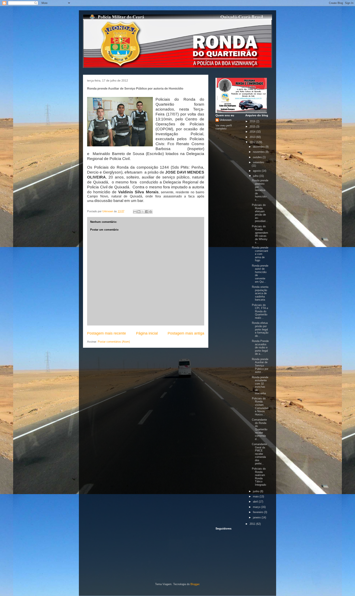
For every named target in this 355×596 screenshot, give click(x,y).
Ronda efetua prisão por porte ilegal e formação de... (260, 329)
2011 (253, 523)
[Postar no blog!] (139, 212)
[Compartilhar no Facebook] (147, 212)
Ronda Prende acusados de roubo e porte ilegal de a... (260, 347)
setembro (258, 162)
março (257, 507)
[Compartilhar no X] (143, 212)
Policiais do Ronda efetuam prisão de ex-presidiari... (260, 213)
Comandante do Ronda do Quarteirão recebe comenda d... (259, 429)
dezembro (259, 146)
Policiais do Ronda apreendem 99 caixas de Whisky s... (260, 234)
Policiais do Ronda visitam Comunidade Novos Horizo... (260, 406)
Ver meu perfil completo (224, 127)
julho (256, 175)
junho (256, 491)
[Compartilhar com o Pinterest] (151, 212)
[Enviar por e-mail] (135, 212)
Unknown (226, 119)
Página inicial (147, 333)
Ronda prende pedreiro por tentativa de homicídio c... (260, 190)
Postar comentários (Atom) (114, 341)
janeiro (257, 517)
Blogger (194, 584)
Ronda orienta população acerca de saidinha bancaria (260, 293)
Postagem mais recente (106, 333)
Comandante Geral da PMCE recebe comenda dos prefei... (259, 454)
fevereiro (258, 512)
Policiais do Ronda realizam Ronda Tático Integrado (259, 476)
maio (256, 496)
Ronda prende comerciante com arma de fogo (260, 254)
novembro (259, 151)
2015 (253, 126)
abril (256, 501)
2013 (253, 137)
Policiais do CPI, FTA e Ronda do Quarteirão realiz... (260, 311)
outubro (258, 157)
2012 (253, 142)
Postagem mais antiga (186, 333)
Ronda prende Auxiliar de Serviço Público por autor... (260, 365)
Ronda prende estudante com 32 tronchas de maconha (260, 385)
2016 (253, 121)
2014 (253, 131)
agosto (257, 170)
